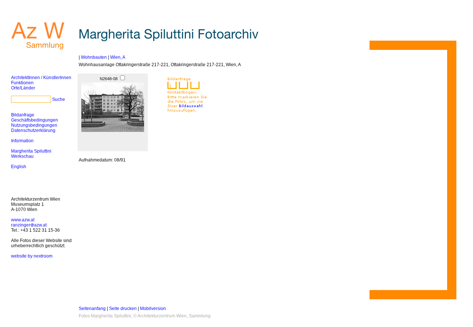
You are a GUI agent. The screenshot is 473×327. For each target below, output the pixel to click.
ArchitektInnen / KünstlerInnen (41, 77)
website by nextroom (31, 256)
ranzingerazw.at (29, 225)
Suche (58, 99)
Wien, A (117, 57)
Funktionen (22, 82)
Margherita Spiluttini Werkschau (31, 154)
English (18, 166)
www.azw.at (22, 219)
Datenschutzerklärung (33, 130)
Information (22, 140)
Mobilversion (153, 308)
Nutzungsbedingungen (34, 125)
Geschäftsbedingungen (34, 120)
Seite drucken (123, 308)
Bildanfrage (22, 114)
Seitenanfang (92, 308)
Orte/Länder (23, 88)
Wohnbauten (94, 57)
